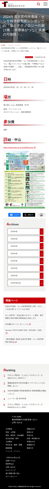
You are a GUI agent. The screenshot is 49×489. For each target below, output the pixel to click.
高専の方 (30, 432)
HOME (3, 45)
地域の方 (30, 448)
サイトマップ (10, 470)
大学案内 (9, 429)
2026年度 (27, 231)
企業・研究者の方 (33, 438)
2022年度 (27, 260)
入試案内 (9, 442)
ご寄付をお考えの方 (13, 457)
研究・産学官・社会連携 (15, 435)
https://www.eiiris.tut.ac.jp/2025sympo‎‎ (18, 148)
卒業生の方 (31, 442)
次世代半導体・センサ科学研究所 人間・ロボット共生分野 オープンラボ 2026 (24, 307)
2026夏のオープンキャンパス (17, 324)
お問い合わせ (17, 422)
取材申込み (10, 464)
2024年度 (27, 246)
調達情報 (9, 448)
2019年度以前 (27, 282)
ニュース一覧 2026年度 (17, 398)
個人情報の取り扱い (13, 473)
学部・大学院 (10, 432)
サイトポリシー (11, 476)
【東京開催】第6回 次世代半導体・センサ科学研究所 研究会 (24, 340)
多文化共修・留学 (12, 438)
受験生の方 (31, 429)
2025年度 (27, 238)
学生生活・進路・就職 (14, 445)
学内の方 (30, 435)
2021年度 (27, 268)
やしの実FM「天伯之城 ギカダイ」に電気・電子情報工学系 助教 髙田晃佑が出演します (24, 316)
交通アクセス (10, 461)
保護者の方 (31, 445)
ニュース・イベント (14, 45)
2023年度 (27, 253)
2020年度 (27, 275)
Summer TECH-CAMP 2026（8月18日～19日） (24, 330)
